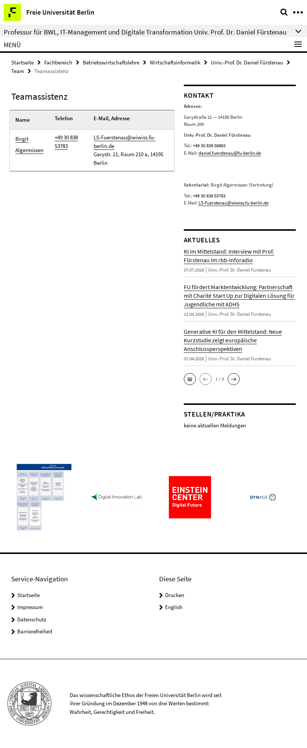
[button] (190, 379)
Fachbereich (58, 62)
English (173, 607)
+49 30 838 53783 (66, 141)
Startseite (22, 62)
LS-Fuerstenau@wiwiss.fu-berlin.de (124, 141)
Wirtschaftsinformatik (175, 62)
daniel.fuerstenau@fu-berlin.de (229, 153)
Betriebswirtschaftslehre (111, 62)
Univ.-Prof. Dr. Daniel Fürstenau (247, 62)
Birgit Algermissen (29, 144)
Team (17, 71)
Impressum (30, 607)
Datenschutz (31, 619)
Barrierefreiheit (34, 631)
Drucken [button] (174, 595)
